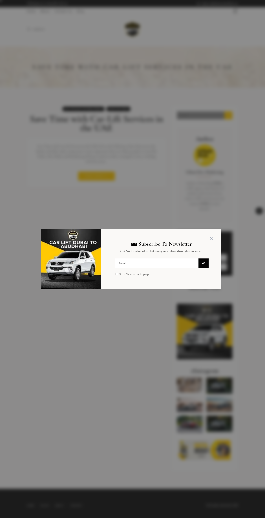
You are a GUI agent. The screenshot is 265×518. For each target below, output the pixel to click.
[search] (203, 263)
